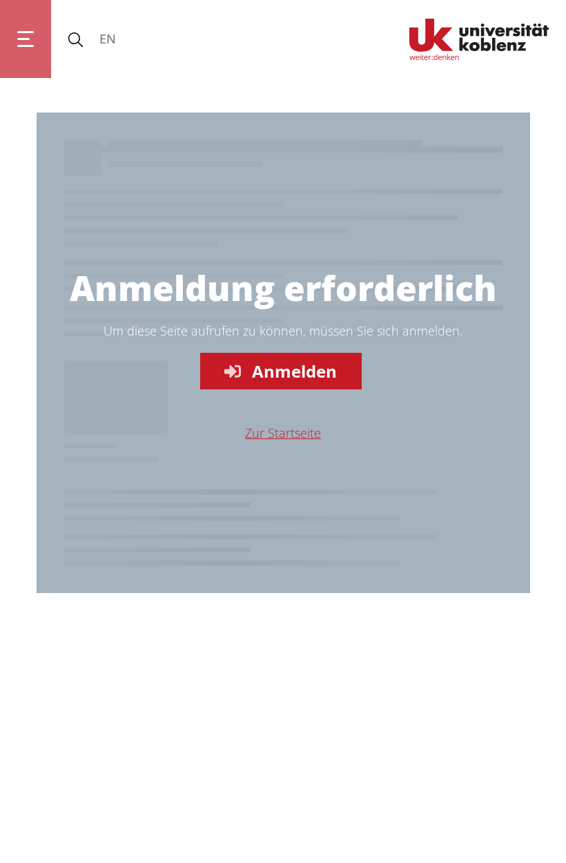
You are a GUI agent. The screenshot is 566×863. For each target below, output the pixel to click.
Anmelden (294, 371)
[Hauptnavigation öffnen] (25, 39)
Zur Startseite (283, 433)
